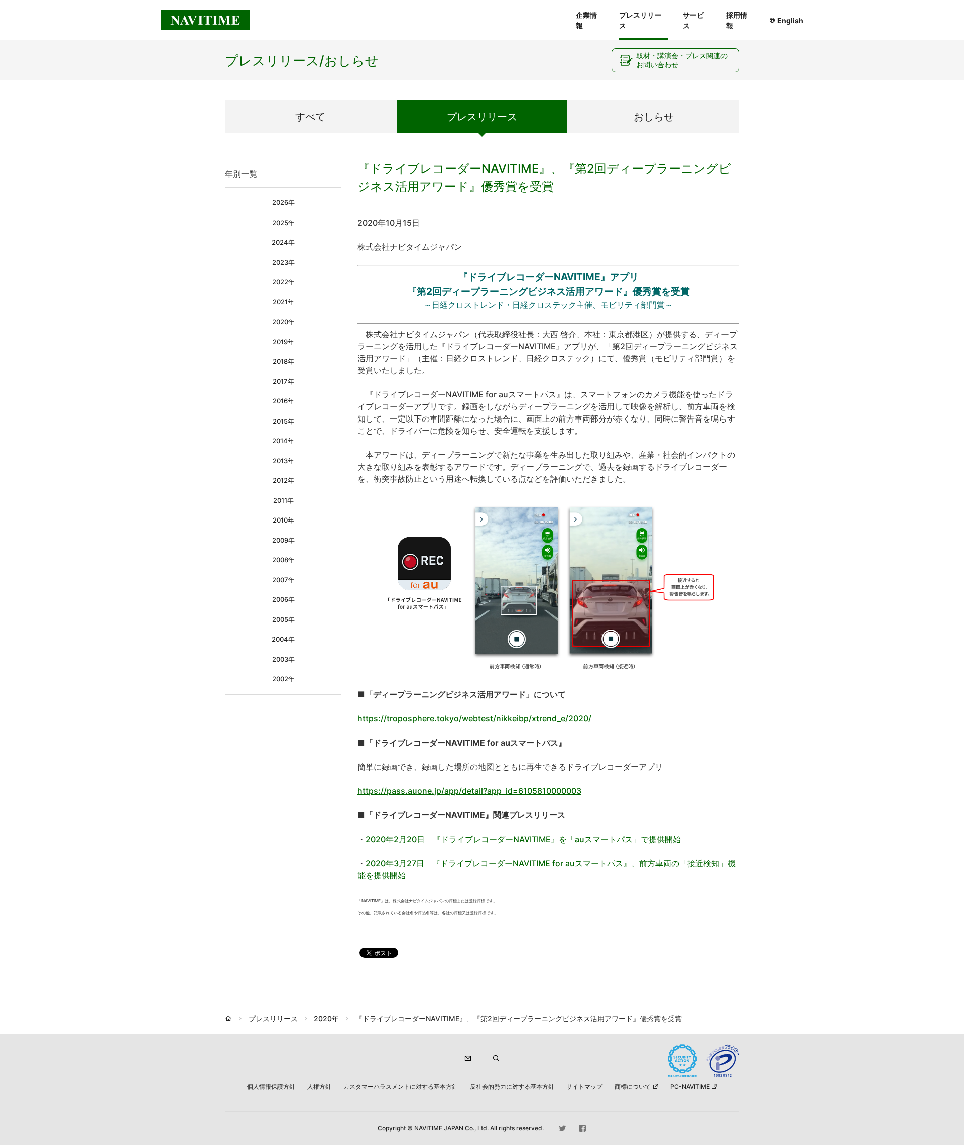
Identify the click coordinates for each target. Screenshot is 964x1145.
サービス (693, 20)
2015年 (283, 421)
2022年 (283, 282)
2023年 (283, 262)
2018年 (283, 361)
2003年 (283, 659)
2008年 (283, 560)
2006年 (283, 599)
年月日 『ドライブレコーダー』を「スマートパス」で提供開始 (523, 839)
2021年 (283, 302)
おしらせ (654, 117)
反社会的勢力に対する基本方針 (512, 1086)
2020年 (283, 322)
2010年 (283, 520)
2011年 (283, 500)
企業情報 (586, 20)
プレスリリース (640, 20)
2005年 (283, 619)
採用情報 (736, 20)
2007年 (283, 580)
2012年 (283, 480)
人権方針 (319, 1086)
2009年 (283, 540)
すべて (310, 117)
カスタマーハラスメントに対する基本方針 (400, 1086)
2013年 (283, 461)
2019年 (283, 342)
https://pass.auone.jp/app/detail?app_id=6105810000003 (469, 791)
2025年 (283, 223)
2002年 (283, 679)
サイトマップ (584, 1086)
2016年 (283, 401)
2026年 (283, 202)
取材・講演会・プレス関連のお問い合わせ (682, 60)
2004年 (283, 639)
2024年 (283, 242)
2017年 (283, 381)
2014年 (283, 441)
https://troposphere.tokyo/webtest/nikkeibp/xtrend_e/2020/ (474, 718)
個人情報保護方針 (271, 1086)
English (790, 20)
